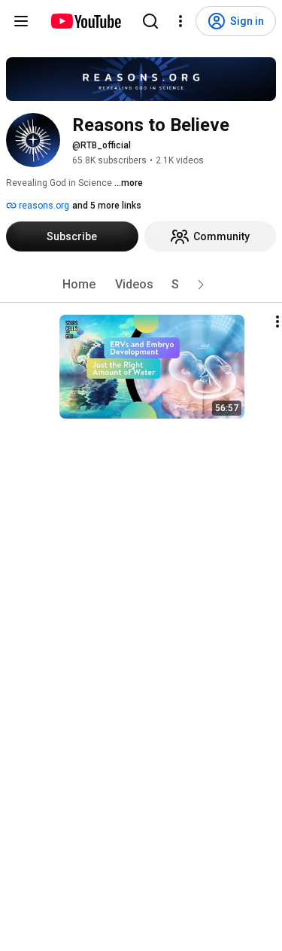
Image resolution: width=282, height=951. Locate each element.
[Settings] (180, 21)
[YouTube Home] (85, 21)
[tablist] (141, 285)
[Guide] (21, 21)
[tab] (79, 285)
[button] (201, 285)
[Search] (150, 21)
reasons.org (43, 205)
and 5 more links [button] (106, 205)
